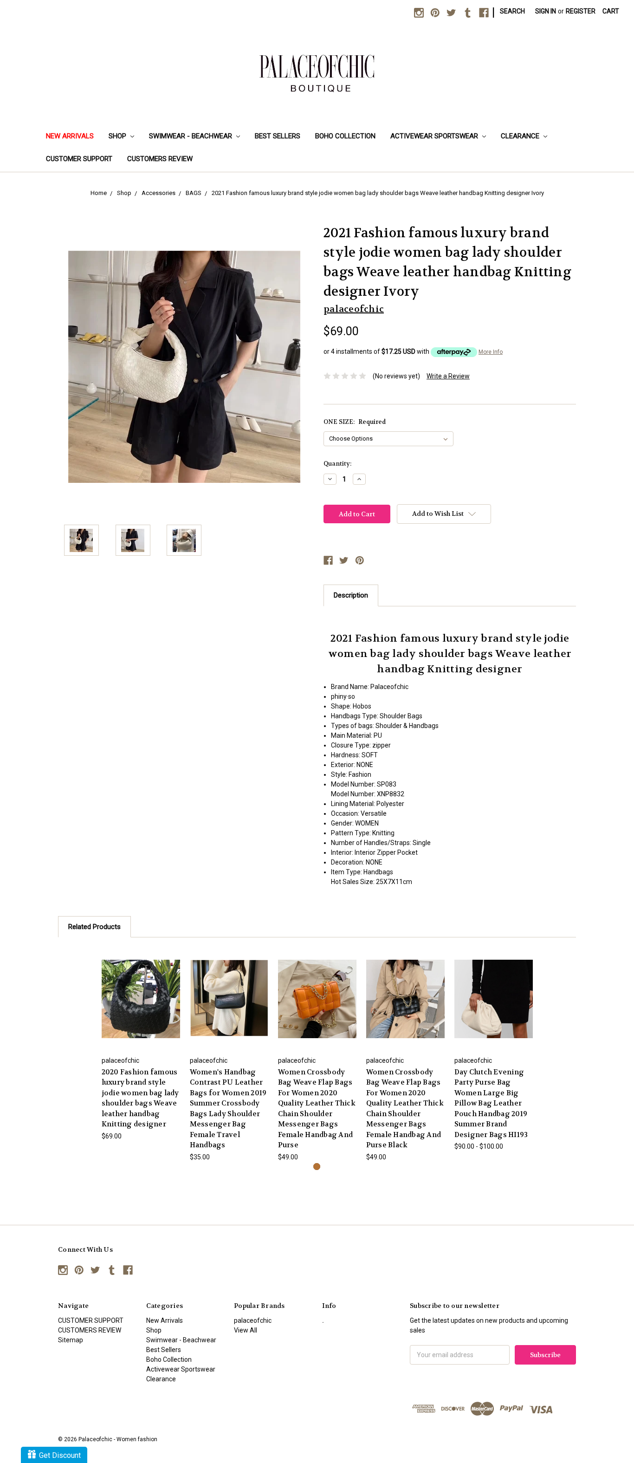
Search (512, 11)
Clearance (521, 136)
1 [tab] (316, 1166)
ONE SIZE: (354, 422)
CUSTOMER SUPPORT (79, 159)
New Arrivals (70, 136)
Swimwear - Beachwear (191, 136)
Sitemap (70, 1340)
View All (245, 1330)
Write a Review (448, 376)
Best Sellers (277, 136)
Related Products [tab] (94, 927)
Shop (118, 136)
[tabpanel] (141, 1044)
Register (580, 11)
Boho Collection (345, 136)
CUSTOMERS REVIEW (160, 159)
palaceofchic (253, 1320)
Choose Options (140, 998)
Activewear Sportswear (435, 136)
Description (351, 595)
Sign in (545, 11)
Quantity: (337, 464)
